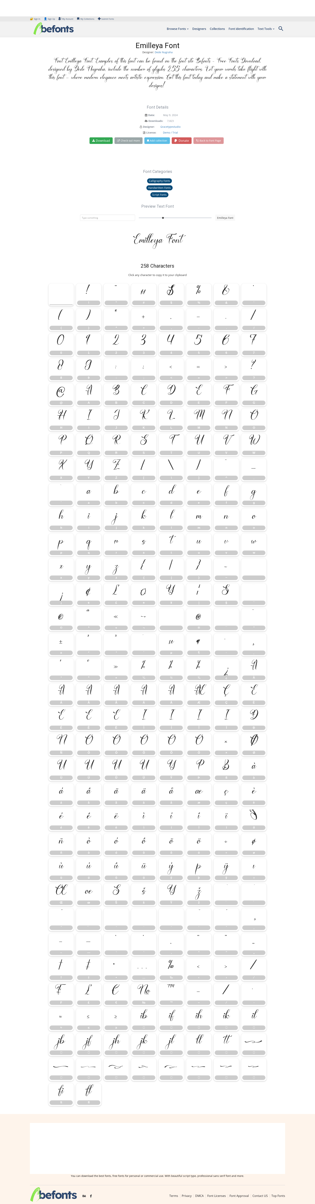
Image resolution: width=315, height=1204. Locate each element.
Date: (151, 115)
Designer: (149, 126)
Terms (173, 1195)
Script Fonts (159, 194)
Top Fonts (278, 1195)
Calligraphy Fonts (159, 181)
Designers (199, 29)
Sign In (35, 18)
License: (151, 132)
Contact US (260, 1195)
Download (103, 141)
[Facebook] (91, 1196)
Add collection (158, 140)
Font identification (241, 29)
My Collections (87, 18)
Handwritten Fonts (159, 187)
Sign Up (49, 18)
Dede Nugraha (164, 52)
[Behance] (84, 1196)
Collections (217, 29)
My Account (67, 18)
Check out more (130, 140)
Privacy (187, 1195)
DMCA (199, 1195)
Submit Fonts (107, 18)
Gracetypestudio (170, 126)
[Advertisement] (157, 1148)
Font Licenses (216, 1195)
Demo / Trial (170, 132)
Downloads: (155, 121)
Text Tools (265, 29)
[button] (280, 30)
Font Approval (239, 1195)
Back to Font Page (210, 140)
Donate (183, 141)
